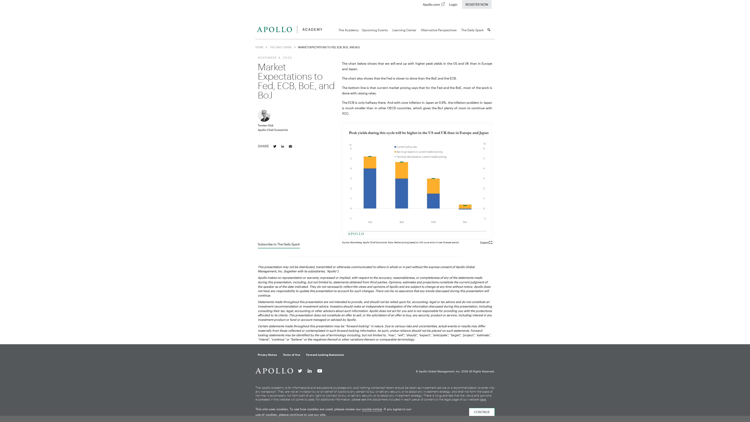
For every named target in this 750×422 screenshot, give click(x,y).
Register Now (476, 4)
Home (259, 47)
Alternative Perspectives (439, 30)
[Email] (290, 146)
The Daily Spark (472, 30)
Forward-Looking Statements (325, 354)
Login (453, 4)
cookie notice (372, 409)
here (483, 399)
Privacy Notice (267, 354)
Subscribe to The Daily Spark (279, 244)
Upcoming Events (375, 30)
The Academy (348, 30)
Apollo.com (431, 4)
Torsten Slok (265, 125)
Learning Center (404, 30)
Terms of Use (291, 354)
